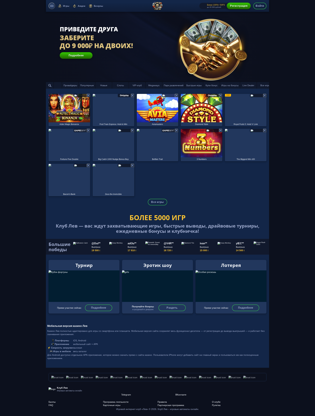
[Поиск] (50, 85)
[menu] (52, 6)
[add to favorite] (88, 95)
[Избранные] (58, 85)
